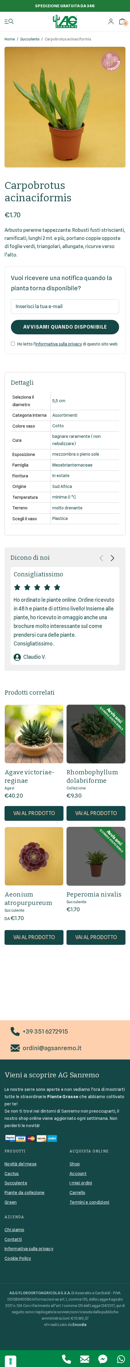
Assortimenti (64, 415)
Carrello (77, 1192)
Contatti (13, 1239)
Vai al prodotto (34, 813)
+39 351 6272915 (45, 1031)
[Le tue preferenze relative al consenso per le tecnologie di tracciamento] (10, 1361)
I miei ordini (81, 1183)
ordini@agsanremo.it (52, 1048)
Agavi (9, 788)
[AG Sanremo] (65, 21)
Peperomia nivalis (94, 894)
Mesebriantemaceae (72, 465)
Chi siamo (14, 1229)
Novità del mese (21, 1163)
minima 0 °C (64, 497)
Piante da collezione (25, 1192)
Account (78, 1173)
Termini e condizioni (89, 1202)
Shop (75, 1163)
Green (11, 1202)
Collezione (76, 788)
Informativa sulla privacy (29, 1248)
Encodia (79, 1324)
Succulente (29, 39)
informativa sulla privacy (58, 344)
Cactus (12, 1173)
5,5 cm (58, 400)
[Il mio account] (111, 21)
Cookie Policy (18, 1258)
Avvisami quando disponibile (65, 327)
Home (10, 39)
